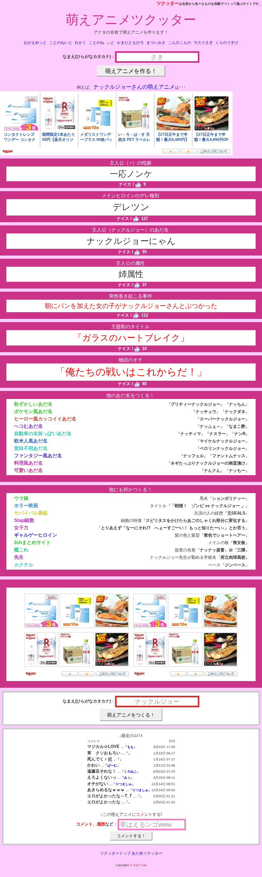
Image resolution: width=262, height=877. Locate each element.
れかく (80, 42)
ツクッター (168, 3)
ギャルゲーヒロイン (35, 535)
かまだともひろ (130, 42)
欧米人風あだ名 (31, 440)
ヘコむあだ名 (28, 426)
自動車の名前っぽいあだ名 (43, 433)
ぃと (110, 42)
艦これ (21, 549)
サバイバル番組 (31, 513)
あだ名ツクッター (147, 853)
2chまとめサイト (32, 542)
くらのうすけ (226, 42)
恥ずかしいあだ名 (33, 404)
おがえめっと (35, 42)
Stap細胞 (24, 520)
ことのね (96, 42)
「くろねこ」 (130, 771)
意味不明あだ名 (31, 448)
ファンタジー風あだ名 (38, 455)
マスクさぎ (203, 42)
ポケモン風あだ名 (33, 411)
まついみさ (156, 42)
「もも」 (130, 747)
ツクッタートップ (115, 853)
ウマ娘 (21, 498)
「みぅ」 (127, 777)
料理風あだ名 (28, 463)
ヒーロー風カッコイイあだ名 (45, 418)
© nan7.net (138, 865)
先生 (19, 557)
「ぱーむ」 (112, 765)
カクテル (23, 564)
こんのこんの (179, 42)
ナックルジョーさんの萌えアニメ (134, 87)
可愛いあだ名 (28, 470)
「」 (128, 753)
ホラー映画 (26, 505)
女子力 (21, 527)
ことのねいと (60, 42)
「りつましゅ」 (123, 784)
